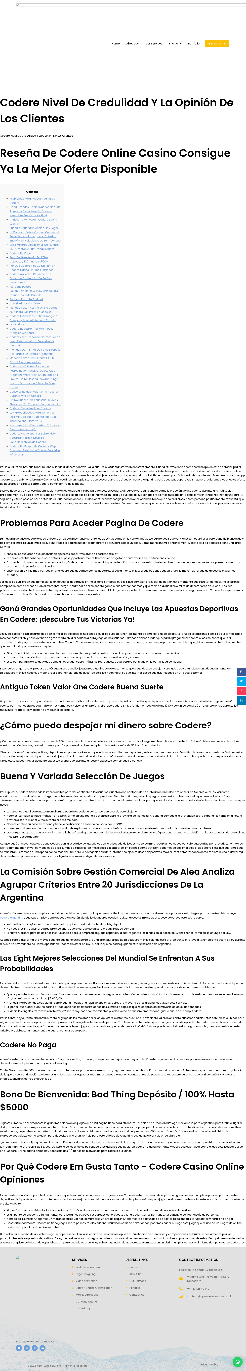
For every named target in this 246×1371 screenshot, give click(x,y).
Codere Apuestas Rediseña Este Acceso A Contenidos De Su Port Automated (31, 278)
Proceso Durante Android (26, 299)
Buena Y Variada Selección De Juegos (34, 228)
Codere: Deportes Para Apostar (30, 408)
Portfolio (194, 43)
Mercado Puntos (20, 287)
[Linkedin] (42, 1348)
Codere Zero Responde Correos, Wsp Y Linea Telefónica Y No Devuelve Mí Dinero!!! (35, 341)
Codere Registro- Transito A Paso (32, 329)
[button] (238, 1362)
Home (116, 43)
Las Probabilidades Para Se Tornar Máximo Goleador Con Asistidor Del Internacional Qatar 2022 (33, 417)
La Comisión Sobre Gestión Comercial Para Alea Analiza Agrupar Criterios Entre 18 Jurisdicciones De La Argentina (35, 236)
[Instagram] (35, 1348)
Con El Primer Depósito (25, 303)
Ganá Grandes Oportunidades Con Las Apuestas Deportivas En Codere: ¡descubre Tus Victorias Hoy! (35, 211)
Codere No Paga (20, 253)
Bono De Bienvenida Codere (28, 442)
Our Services (153, 43)
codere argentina (11, 918)
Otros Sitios (17, 324)
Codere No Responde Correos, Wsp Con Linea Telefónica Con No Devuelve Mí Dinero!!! (35, 450)
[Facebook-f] (19, 1348)
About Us (132, 43)
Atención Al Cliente (22, 333)
